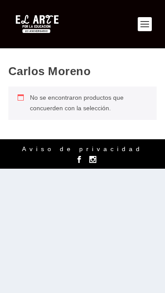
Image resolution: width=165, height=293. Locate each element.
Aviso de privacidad (82, 148)
